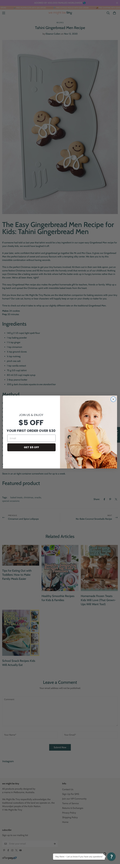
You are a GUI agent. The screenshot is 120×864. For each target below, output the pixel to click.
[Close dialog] (113, 399)
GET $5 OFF (31, 447)
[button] (111, 856)
